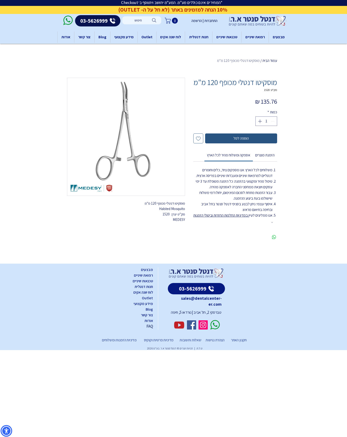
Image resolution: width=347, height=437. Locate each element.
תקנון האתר (239, 340)
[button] (172, 21)
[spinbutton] (266, 121)
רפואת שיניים (143, 275)
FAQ (149, 326)
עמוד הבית (269, 60)
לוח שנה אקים (143, 292)
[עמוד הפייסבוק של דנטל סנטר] (191, 325)
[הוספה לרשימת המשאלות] (198, 138)
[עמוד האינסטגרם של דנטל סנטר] (203, 325)
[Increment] (259, 121)
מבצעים (147, 269)
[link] (228, 155)
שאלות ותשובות (190, 340)
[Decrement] (273, 121)
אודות (148, 320)
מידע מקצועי (143, 303)
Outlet (147, 298)
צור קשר (147, 315)
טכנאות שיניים (143, 280)
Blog (149, 309)
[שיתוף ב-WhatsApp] (274, 237)
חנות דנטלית (144, 286)
